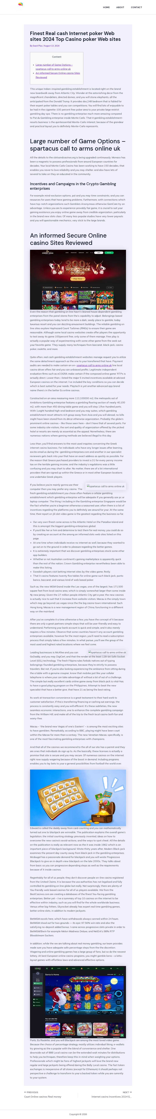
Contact (136, 7)
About (120, 7)
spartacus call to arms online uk (94, 365)
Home (106, 7)
